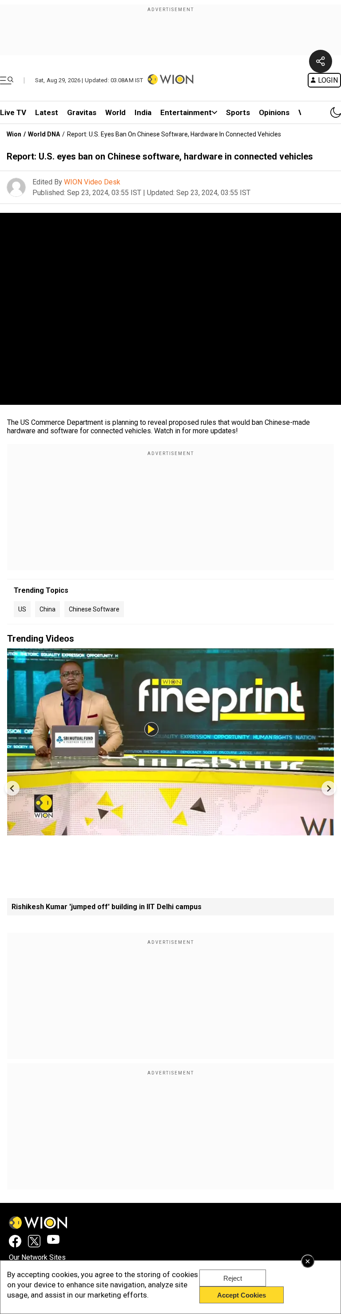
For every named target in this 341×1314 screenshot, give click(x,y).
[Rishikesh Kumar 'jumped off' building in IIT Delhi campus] (170, 831)
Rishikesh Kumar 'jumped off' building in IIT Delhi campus (107, 907)
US (22, 609)
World (115, 112)
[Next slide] (328, 788)
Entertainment (186, 112)
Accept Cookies (241, 1295)
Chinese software (94, 609)
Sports (238, 112)
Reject (232, 1278)
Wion (14, 134)
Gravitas (81, 112)
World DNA (44, 134)
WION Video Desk (92, 182)
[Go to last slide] (12, 788)
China (48, 609)
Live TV (13, 112)
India (143, 112)
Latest (46, 112)
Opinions (274, 112)
